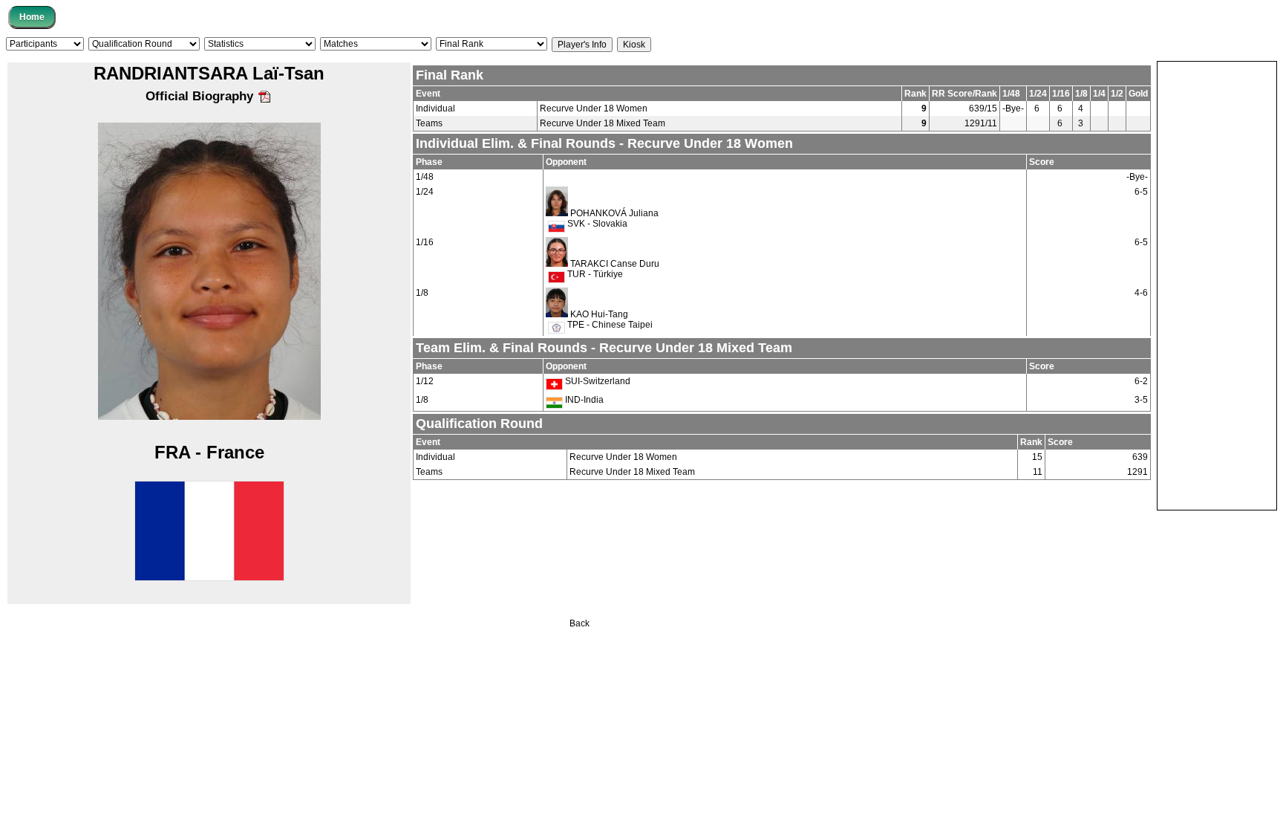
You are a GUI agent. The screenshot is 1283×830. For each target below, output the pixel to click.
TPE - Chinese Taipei (609, 325)
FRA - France (209, 452)
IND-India (583, 400)
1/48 (425, 177)
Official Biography (201, 96)
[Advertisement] (1217, 285)
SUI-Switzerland (596, 381)
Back (579, 623)
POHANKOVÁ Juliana (614, 213)
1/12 (425, 381)
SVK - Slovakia (596, 223)
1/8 (422, 293)
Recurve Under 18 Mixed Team (602, 123)
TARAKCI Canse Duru (614, 264)
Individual (435, 108)
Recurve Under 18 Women (593, 108)
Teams (429, 123)
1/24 (425, 192)
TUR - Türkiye (594, 274)
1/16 (425, 242)
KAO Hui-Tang (599, 314)
